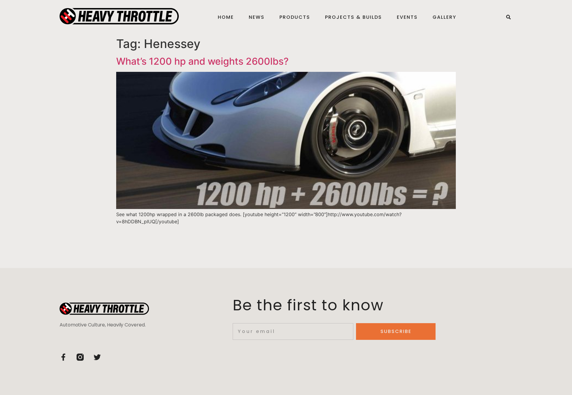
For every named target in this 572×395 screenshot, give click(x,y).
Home (226, 17)
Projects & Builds (353, 17)
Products (294, 17)
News (257, 17)
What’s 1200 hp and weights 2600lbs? (202, 61)
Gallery (444, 17)
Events (407, 17)
